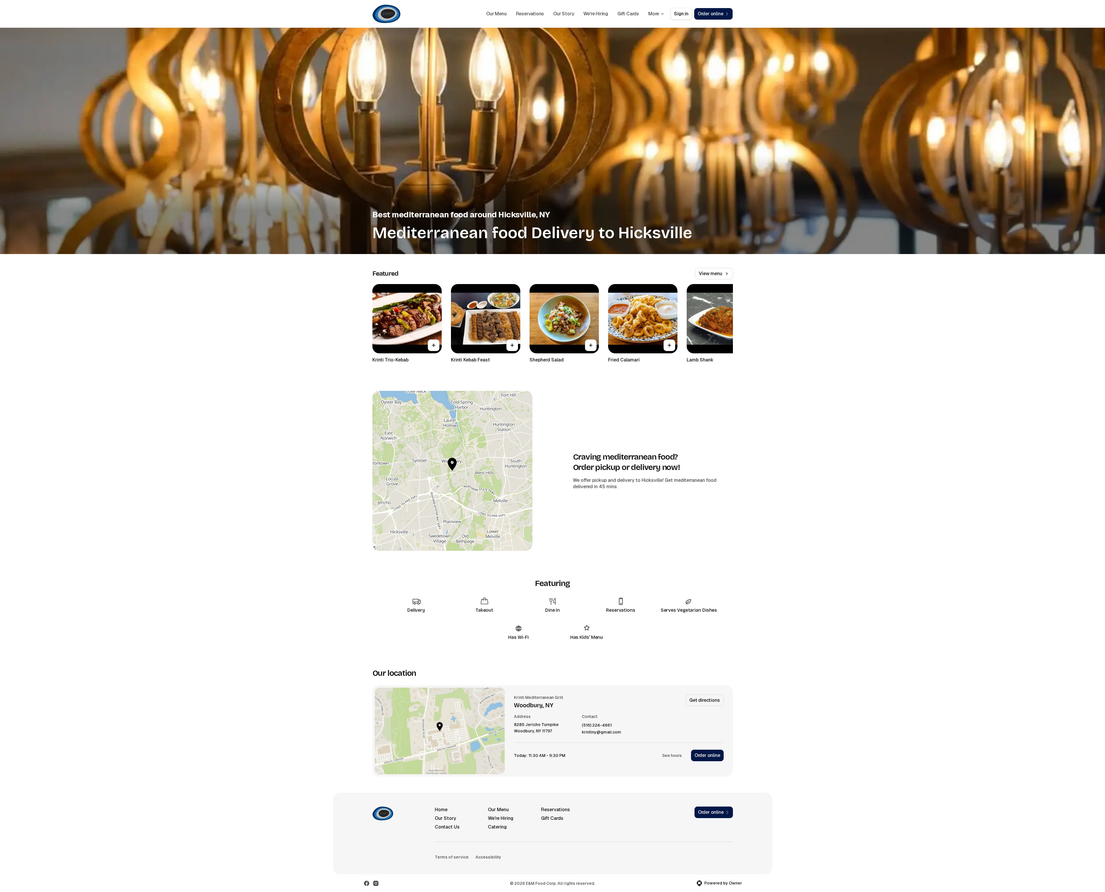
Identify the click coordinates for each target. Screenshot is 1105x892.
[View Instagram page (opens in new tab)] (375, 883)
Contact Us (447, 827)
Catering (497, 827)
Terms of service (452, 857)
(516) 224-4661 (597, 725)
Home (441, 810)
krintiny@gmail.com (601, 732)
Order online (707, 755)
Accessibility (488, 857)
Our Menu (496, 14)
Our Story (563, 14)
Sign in (681, 14)
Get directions (704, 700)
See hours (672, 755)
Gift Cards (628, 14)
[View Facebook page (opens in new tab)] (366, 883)
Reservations (530, 14)
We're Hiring (595, 14)
